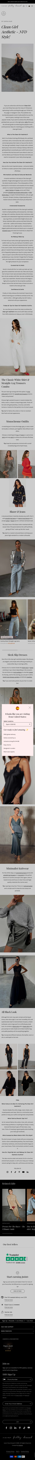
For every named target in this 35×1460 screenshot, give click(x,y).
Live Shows (19, 1321)
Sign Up (4, 1321)
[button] (30, 707)
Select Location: (9, 721)
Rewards (11, 1321)
